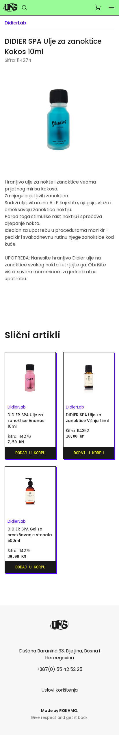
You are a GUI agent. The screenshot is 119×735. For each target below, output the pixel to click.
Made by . (59, 710)
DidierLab (15, 23)
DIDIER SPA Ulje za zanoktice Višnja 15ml (87, 417)
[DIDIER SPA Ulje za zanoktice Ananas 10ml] (30, 377)
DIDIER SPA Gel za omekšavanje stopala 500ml (30, 534)
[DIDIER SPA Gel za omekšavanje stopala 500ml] (30, 492)
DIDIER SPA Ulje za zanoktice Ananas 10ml (26, 420)
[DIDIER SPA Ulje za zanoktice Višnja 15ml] (89, 377)
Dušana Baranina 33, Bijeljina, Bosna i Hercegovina (59, 654)
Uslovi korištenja (59, 690)
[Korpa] (97, 7)
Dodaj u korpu (30, 452)
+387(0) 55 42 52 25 (59, 669)
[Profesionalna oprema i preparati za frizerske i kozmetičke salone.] (10, 7)
